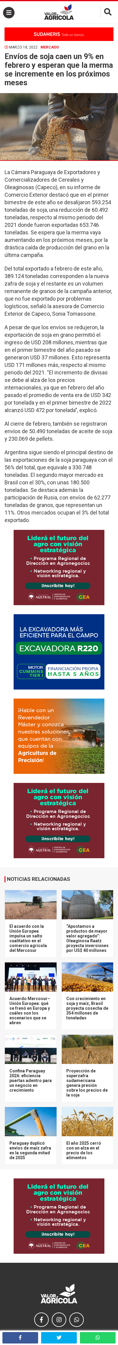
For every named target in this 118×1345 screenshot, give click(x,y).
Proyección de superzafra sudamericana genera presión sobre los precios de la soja (87, 1082)
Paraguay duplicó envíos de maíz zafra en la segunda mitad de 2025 (30, 1150)
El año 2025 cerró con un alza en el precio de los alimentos (83, 1150)
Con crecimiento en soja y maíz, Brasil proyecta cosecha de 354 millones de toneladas (87, 1008)
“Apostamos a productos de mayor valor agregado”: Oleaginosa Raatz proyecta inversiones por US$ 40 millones (87, 938)
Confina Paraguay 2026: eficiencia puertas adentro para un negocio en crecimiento (30, 1080)
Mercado (50, 47)
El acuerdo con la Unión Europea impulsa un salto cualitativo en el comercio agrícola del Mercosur (28, 938)
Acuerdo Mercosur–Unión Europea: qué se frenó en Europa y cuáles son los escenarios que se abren (29, 1010)
